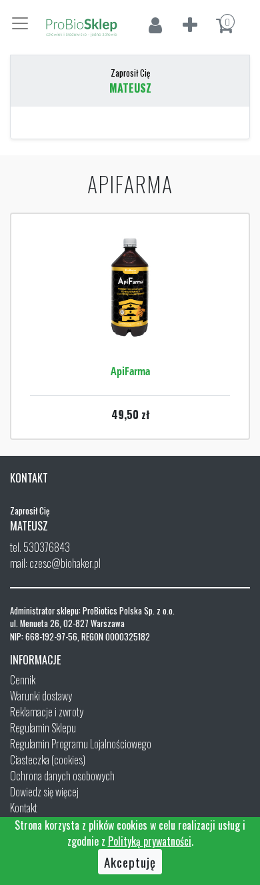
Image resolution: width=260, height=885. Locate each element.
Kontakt (23, 808)
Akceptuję (130, 861)
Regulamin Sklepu (43, 728)
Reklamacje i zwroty (46, 712)
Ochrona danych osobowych (62, 776)
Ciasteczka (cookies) (47, 760)
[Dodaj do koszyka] (130, 327)
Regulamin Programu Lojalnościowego (80, 744)
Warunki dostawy (41, 696)
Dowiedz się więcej (44, 792)
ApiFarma (130, 371)
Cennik (22, 680)
